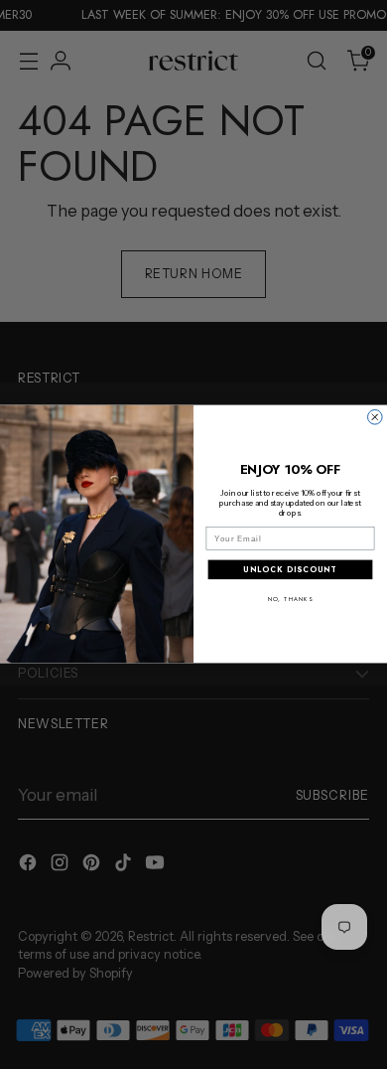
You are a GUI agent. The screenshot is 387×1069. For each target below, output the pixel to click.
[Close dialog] (375, 417)
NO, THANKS (290, 599)
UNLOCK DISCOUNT (289, 569)
